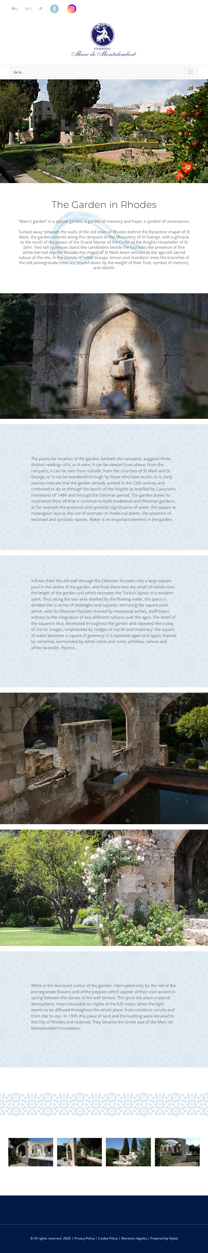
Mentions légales (134, 1238)
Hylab (173, 1238)
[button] (12, 1152)
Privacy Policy (84, 1238)
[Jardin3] (128, 1152)
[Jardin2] (79, 1152)
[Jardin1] (30, 1152)
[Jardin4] (177, 1152)
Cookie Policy (108, 1238)
